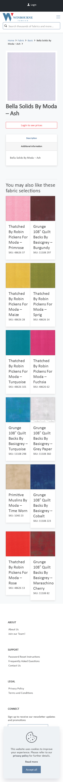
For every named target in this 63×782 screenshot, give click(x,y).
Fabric (21, 40)
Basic (30, 40)
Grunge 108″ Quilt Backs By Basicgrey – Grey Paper (42, 438)
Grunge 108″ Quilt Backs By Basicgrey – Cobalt (42, 505)
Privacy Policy (16, 688)
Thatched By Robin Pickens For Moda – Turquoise (18, 371)
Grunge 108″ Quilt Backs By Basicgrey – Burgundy (42, 237)
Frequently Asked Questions (24, 661)
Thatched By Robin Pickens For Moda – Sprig (42, 304)
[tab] (31, 138)
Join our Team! (16, 633)
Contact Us (14, 665)
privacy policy (21, 755)
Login (33, 4)
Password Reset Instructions (24, 656)
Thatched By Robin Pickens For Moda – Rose (18, 572)
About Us (13, 629)
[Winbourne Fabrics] (18, 17)
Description (31, 138)
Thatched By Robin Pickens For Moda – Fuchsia (42, 371)
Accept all (31, 769)
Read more (31, 761)
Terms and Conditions (20, 692)
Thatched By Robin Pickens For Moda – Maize (18, 304)
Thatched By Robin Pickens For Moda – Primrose (18, 237)
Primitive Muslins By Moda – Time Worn (18, 502)
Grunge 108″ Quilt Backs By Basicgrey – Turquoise (18, 438)
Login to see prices (31, 125)
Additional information (31, 146)
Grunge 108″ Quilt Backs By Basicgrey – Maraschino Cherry (43, 575)
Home (11, 40)
